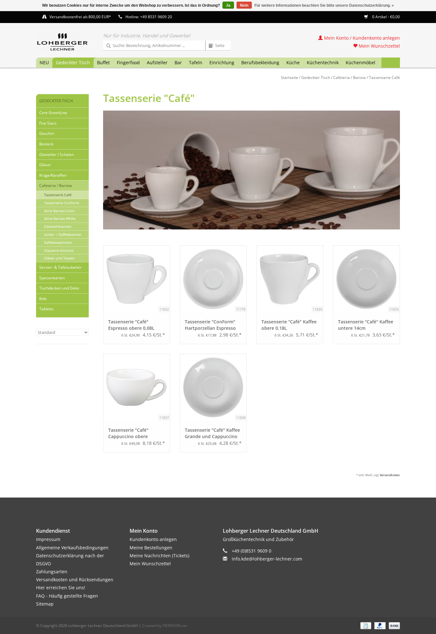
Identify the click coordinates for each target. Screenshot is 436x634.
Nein (244, 5)
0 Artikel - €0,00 (385, 16)
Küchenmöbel (360, 62)
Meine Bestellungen (151, 548)
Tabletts (46, 309)
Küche (293, 62)
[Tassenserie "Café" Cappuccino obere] (136, 387)
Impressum (48, 539)
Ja (228, 5)
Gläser (45, 164)
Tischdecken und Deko (59, 288)
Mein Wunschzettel (378, 46)
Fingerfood (128, 62)
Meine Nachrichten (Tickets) (159, 556)
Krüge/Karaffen (52, 175)
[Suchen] (106, 46)
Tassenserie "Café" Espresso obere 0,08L (131, 325)
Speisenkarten (52, 278)
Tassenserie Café (384, 77)
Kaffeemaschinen (58, 242)
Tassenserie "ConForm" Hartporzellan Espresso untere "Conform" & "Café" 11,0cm (210, 325)
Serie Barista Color (59, 210)
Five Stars (47, 123)
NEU (44, 62)
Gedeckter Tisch (73, 62)
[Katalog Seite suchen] (208, 46)
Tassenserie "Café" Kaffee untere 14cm (365, 325)
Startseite (289, 77)
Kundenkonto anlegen (153, 539)
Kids (43, 298)
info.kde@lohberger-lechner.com (267, 559)
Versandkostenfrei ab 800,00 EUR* (80, 16)
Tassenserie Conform (61, 202)
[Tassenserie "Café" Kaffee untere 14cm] (366, 279)
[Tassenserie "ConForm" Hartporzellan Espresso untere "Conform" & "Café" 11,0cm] (213, 279)
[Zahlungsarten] (365, 625)
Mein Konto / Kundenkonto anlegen (361, 38)
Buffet (103, 62)
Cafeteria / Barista (349, 77)
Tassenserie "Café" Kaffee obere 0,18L (289, 325)
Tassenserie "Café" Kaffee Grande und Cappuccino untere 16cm (212, 433)
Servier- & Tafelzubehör (60, 267)
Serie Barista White (59, 218)
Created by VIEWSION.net (164, 625)
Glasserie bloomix (59, 250)
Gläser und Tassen (59, 258)
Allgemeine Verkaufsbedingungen (72, 548)
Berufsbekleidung (260, 62)
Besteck (46, 144)
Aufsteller (157, 62)
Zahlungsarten (51, 571)
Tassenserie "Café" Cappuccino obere (128, 433)
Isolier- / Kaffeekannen (62, 234)
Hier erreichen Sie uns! (60, 587)
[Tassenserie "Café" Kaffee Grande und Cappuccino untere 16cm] (213, 387)
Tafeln (195, 62)
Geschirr (47, 133)
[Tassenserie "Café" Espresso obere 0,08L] (136, 279)
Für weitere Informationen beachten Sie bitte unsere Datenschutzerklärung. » (324, 5)
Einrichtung (221, 62)
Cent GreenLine (53, 112)
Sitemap (45, 604)
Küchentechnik (323, 62)
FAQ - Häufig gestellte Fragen (67, 596)
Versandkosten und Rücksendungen (74, 579)
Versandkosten (390, 475)
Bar (178, 62)
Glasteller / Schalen (56, 154)
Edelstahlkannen (57, 226)
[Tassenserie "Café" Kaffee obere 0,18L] (290, 279)
